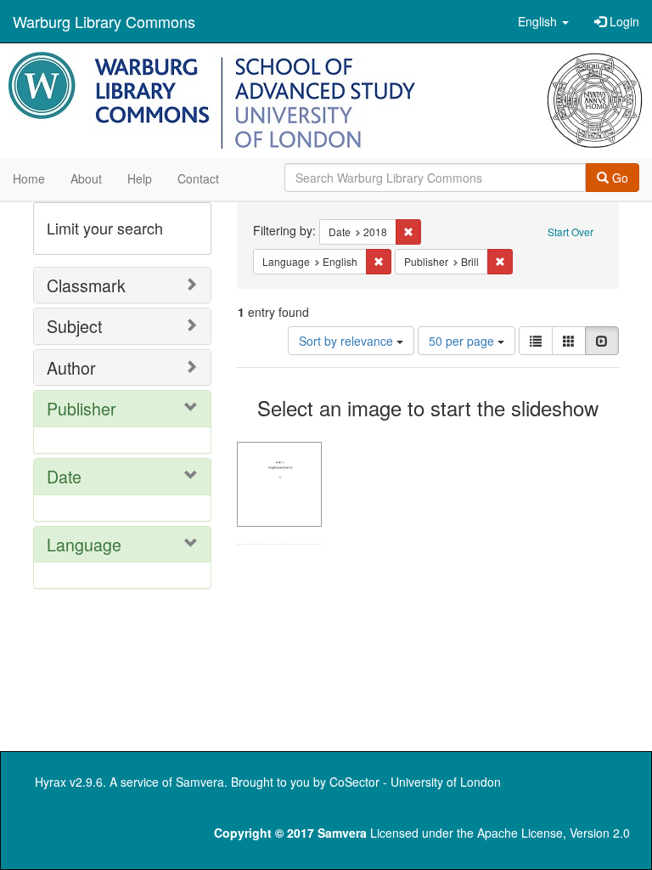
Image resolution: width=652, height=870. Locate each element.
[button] (543, 21)
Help (139, 178)
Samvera (200, 781)
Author (71, 367)
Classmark (86, 285)
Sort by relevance (347, 340)
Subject (74, 326)
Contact (198, 178)
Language (84, 544)
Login (622, 21)
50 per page (463, 340)
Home (29, 178)
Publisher (81, 408)
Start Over (570, 231)
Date (64, 476)
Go (618, 177)
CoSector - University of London (415, 781)
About (86, 178)
